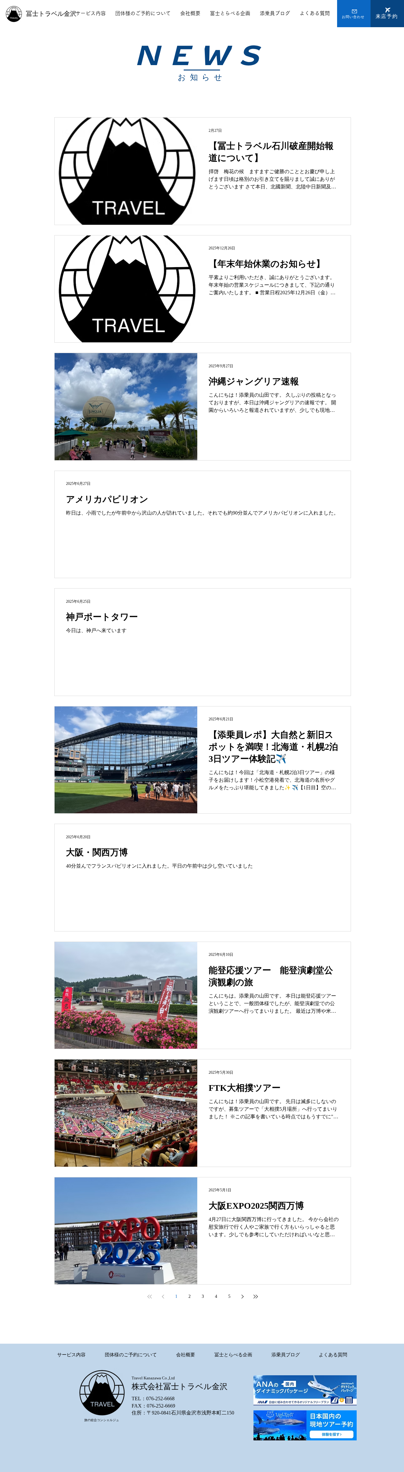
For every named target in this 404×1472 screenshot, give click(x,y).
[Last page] (255, 1296)
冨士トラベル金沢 (51, 13)
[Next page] (242, 1296)
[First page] (149, 1296)
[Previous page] (163, 1296)
